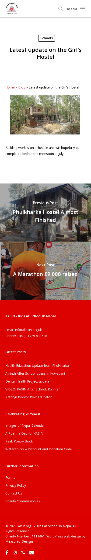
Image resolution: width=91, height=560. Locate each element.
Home (10, 87)
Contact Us (13, 493)
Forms (10, 477)
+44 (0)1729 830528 (32, 336)
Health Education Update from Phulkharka (37, 365)
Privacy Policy (15, 485)
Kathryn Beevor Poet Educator (28, 397)
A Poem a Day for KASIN (24, 433)
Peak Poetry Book (19, 441)
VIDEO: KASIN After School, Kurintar (32, 389)
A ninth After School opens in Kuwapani (35, 373)
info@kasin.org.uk (28, 329)
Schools (46, 38)
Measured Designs (19, 541)
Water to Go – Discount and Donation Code (38, 449)
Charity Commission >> (22, 501)
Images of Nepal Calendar (25, 425)
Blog (21, 87)
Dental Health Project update (27, 381)
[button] (76, 8)
